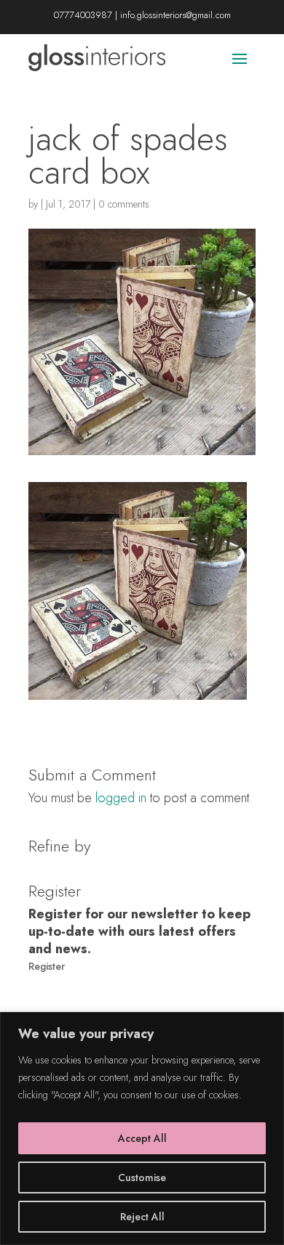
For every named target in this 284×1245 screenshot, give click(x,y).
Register (46, 966)
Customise (142, 1177)
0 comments (123, 204)
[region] (142, 1128)
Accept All (142, 1138)
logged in (120, 797)
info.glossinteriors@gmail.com (175, 15)
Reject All (142, 1216)
